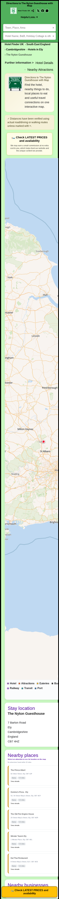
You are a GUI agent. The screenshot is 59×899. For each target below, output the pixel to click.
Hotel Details (44, 63)
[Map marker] (43, 441)
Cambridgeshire (15, 49)
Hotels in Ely (35, 49)
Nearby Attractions (40, 69)
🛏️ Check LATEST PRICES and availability (29, 139)
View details (15, 781)
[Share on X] (38, 10)
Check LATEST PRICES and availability (29, 892)
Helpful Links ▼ (29, 17)
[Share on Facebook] (42, 10)
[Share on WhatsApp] (47, 10)
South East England (38, 44)
